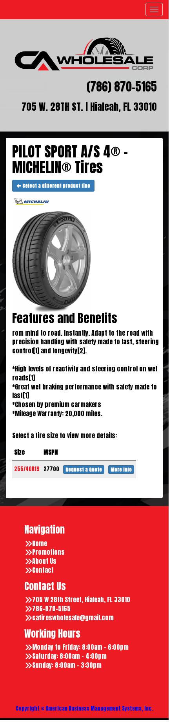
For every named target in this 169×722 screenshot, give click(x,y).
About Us (44, 561)
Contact (43, 570)
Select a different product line (55, 185)
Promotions (48, 552)
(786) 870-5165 (122, 86)
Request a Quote (83, 469)
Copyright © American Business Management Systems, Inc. (84, 708)
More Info (121, 469)
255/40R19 (27, 469)
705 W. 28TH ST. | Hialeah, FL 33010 (89, 107)
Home (39, 543)
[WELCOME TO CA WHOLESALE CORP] (84, 53)
